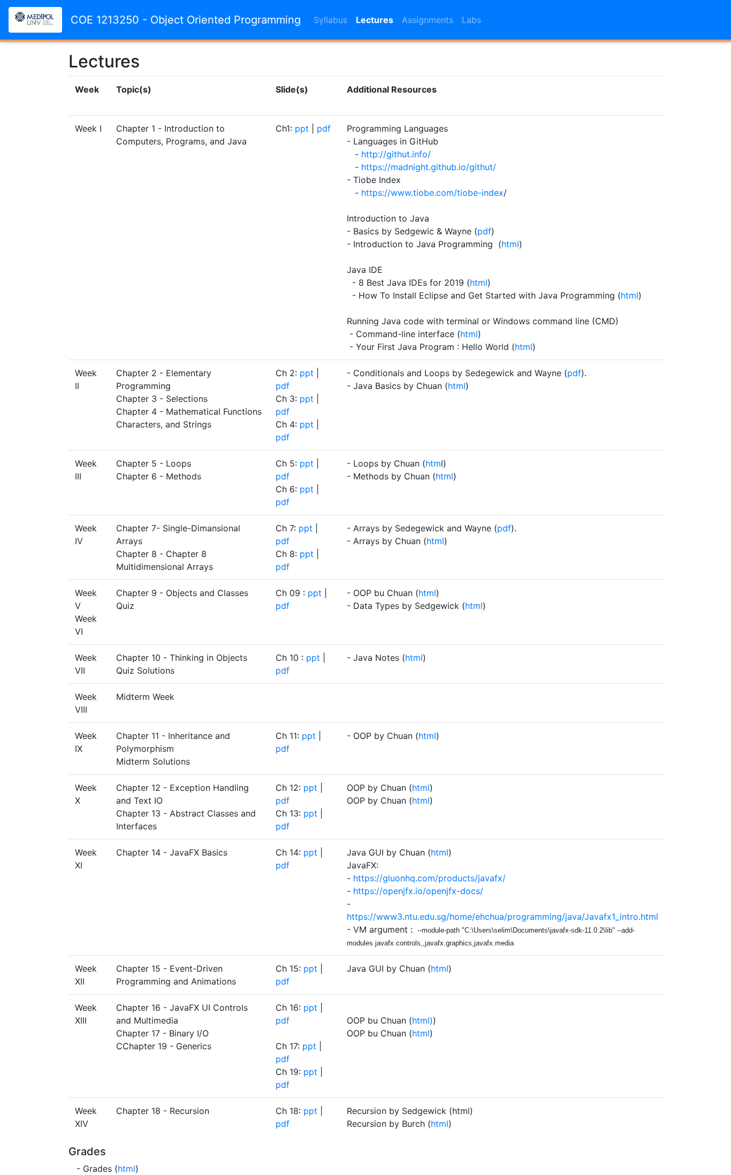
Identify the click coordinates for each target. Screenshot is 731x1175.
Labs (471, 19)
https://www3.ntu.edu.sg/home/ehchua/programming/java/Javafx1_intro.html (502, 916)
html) (422, 1020)
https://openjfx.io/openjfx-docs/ (418, 891)
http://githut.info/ (396, 154)
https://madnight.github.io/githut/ (428, 167)
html (510, 244)
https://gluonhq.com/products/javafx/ (429, 878)
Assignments (427, 19)
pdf (324, 128)
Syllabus (330, 19)
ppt (302, 128)
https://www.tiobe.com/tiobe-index (432, 192)
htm (433, 463)
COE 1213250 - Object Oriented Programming (186, 19)
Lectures (374, 19)
